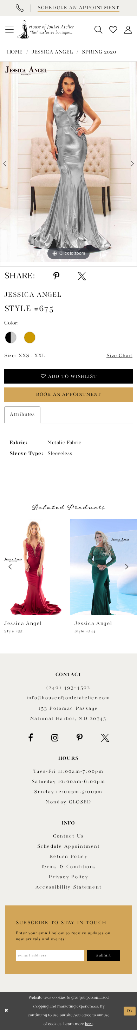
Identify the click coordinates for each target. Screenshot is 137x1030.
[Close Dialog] (6, 1010)
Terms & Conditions (68, 867)
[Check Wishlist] (113, 29)
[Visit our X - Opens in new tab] (105, 738)
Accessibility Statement (68, 887)
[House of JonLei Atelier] (45, 29)
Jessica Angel (52, 52)
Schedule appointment (68, 846)
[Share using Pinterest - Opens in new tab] (56, 276)
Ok (130, 1010)
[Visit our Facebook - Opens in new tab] (30, 738)
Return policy (68, 856)
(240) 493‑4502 (68, 687)
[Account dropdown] (127, 29)
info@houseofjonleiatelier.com (68, 698)
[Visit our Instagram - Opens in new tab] (54, 738)
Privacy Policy (68, 877)
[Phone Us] (19, 8)
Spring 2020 (99, 52)
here (89, 1024)
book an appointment (69, 394)
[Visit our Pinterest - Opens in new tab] (80, 738)
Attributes (22, 415)
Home (15, 52)
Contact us (68, 836)
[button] (9, 29)
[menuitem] (9, 29)
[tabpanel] (68, 162)
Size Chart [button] (119, 356)
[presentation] (33, 567)
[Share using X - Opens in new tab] (82, 276)
